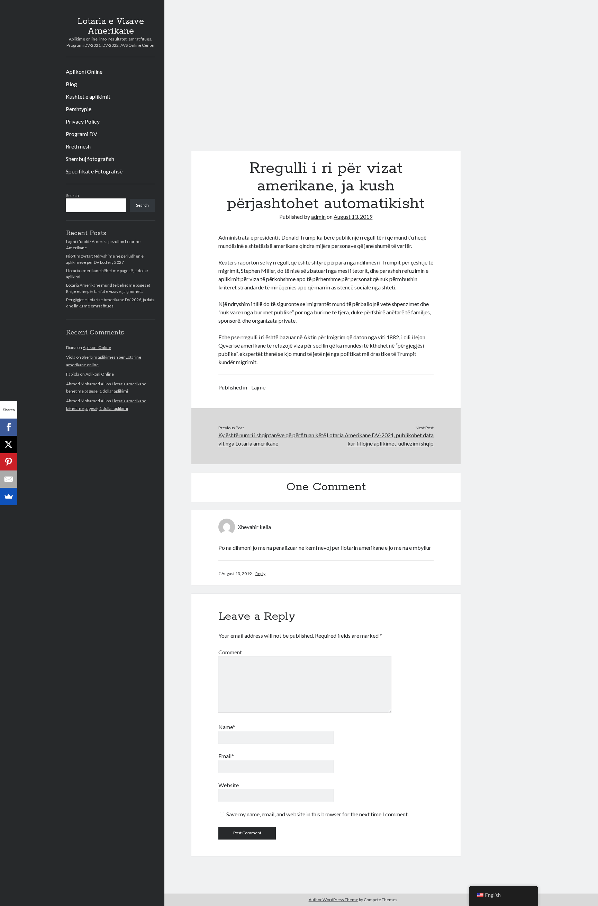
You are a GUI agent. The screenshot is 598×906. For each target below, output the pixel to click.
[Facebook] (8, 427)
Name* (226, 727)
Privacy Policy (83, 121)
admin (318, 216)
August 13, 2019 (353, 216)
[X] (8, 444)
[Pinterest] (8, 461)
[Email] (8, 479)
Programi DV (81, 134)
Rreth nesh (78, 146)
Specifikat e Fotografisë (94, 171)
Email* (226, 756)
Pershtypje (78, 109)
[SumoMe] (8, 496)
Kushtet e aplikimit (88, 96)
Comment (230, 652)
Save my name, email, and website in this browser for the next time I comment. (317, 814)
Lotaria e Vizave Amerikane (111, 26)
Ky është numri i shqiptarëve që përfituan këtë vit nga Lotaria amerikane (272, 439)
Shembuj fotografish (90, 158)
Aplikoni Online (84, 71)
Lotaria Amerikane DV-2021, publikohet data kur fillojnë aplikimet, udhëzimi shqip (380, 439)
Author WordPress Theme (333, 899)
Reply (260, 573)
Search (72, 195)
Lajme (258, 387)
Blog (71, 84)
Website (228, 785)
